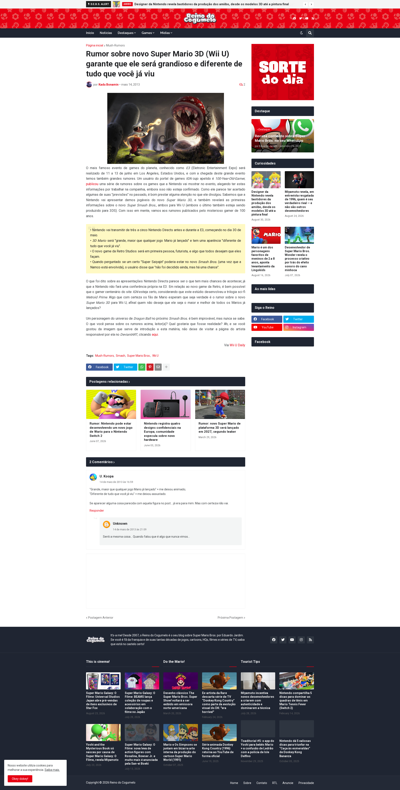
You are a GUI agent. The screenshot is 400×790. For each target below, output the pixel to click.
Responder (97, 510)
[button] (305, 4)
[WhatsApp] (141, 367)
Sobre (247, 783)
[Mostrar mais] (166, 367)
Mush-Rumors (115, 45)
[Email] (158, 367)
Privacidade (306, 783)
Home (234, 783)
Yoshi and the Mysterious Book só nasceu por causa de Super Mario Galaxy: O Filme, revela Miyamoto (102, 752)
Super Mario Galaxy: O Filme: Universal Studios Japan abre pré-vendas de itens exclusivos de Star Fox (103, 700)
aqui (155, 334)
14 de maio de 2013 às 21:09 (129, 529)
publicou (92, 184)
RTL (274, 783)
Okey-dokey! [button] (20, 778)
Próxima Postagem (230, 617)
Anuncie (287, 783)
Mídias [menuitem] (165, 33)
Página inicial (94, 45)
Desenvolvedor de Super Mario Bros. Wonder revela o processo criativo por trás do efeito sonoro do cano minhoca (297, 259)
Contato (261, 783)
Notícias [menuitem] (106, 33)
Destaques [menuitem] (125, 33)
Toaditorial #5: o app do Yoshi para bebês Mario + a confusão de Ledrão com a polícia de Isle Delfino (257, 748)
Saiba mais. (52, 769)
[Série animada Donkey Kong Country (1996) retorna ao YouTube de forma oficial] (219, 732)
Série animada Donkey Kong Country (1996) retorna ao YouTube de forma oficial (218, 750)
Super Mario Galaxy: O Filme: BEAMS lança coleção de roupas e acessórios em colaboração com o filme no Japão (140, 702)
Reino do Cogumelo (122, 782)
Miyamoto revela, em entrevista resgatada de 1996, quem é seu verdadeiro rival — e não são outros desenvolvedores (299, 201)
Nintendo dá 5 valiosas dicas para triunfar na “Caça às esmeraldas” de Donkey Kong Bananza (295, 748)
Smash (120, 355)
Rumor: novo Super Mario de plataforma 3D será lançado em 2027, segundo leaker (220, 428)
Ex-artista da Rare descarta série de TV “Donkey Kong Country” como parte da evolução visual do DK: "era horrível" (219, 702)
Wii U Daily (237, 345)
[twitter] (300, 18)
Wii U (155, 355)
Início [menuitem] (90, 33)
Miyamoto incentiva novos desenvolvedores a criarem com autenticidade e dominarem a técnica (257, 700)
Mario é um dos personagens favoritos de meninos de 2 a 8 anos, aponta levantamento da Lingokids (263, 259)
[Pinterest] (150, 367)
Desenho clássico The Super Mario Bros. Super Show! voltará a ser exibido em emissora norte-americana (180, 700)
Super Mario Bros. (138, 355)
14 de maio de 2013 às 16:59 (116, 482)
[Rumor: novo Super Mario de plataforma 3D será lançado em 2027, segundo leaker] (220, 404)
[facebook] (294, 18)
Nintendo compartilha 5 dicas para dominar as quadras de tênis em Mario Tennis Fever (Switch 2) (295, 700)
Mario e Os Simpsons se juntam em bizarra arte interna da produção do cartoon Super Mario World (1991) (180, 752)
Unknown (120, 524)
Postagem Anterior (100, 617)
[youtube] (306, 18)
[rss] (313, 18)
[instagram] (301, 639)
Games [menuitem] (147, 33)
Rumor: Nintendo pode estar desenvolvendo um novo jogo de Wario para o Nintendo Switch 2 (111, 430)
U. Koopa (107, 476)
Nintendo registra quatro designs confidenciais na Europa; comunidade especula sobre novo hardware (162, 432)
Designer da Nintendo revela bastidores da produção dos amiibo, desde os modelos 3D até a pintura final (211, 4)
